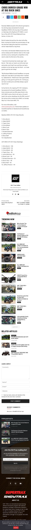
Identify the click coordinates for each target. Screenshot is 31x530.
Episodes (19, 288)
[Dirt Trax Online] (15, 178)
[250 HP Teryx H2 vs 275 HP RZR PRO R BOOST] (8, 278)
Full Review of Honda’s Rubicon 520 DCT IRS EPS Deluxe (22, 235)
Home (3, 4)
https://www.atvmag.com (15, 187)
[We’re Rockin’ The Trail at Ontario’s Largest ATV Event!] (8, 227)
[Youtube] (18, 194)
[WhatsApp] (19, 17)
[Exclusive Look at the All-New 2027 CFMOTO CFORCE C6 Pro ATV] (8, 299)
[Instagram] (15, 194)
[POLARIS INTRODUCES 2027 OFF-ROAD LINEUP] (6, 337)
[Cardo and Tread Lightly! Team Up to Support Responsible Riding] (6, 345)
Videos (19, 228)
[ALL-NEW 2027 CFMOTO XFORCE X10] (8, 268)
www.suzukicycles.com (8, 106)
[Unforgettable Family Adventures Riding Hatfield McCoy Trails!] (8, 320)
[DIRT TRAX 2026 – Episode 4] (8, 310)
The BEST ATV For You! (18, 411)
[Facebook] (8, 17)
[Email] (26, 17)
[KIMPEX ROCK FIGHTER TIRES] (8, 258)
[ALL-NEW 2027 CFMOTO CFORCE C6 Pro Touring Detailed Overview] (8, 247)
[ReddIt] (22, 17)
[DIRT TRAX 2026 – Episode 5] (8, 289)
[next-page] (5, 359)
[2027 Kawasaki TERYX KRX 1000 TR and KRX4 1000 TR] (6, 353)
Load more (14, 327)
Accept (16, 527)
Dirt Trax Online (6, 13)
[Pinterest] (15, 17)
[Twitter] (11, 17)
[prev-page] (3, 359)
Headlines (7, 4)
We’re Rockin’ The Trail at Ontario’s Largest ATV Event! (22, 225)
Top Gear (19, 257)
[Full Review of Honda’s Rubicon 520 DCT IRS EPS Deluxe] (8, 237)
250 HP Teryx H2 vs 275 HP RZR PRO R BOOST (22, 277)
